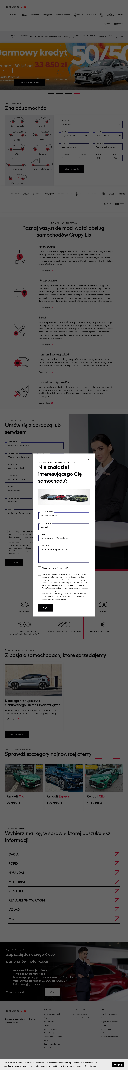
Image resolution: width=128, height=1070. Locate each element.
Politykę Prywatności (58, 568)
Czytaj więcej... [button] (91, 1066)
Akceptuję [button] (118, 1065)
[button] (110, 1065)
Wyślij (45, 608)
